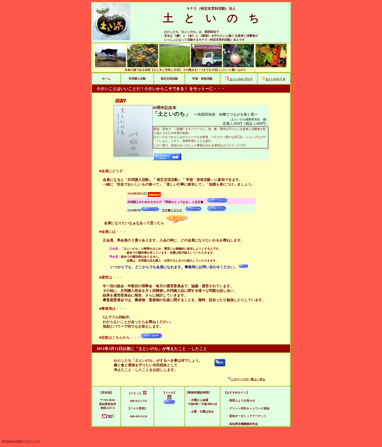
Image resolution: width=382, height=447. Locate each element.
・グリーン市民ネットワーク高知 (247, 408)
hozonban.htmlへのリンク (21, 441)
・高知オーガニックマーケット (244, 416)
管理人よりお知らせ (242, 400)
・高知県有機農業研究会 (239, 424)
